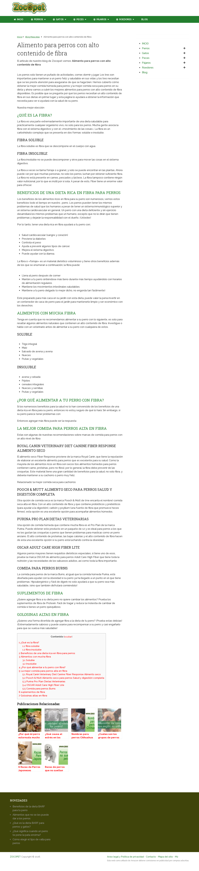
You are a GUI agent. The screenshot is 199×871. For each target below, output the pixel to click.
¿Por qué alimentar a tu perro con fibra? (42, 667)
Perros (38, 19)
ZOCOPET (15, 856)
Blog (144, 19)
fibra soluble (30, 646)
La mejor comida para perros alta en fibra (43, 671)
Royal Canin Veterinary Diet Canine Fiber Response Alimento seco (61, 674)
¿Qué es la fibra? (29, 642)
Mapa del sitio (165, 856)
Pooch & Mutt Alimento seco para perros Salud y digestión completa (63, 678)
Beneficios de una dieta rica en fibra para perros (47, 653)
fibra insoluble (32, 649)
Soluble (28, 660)
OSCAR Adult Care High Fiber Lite (43, 685)
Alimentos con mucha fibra (35, 656)
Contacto (151, 856)
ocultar (68, 636)
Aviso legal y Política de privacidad (125, 856)
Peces (80, 19)
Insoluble (29, 663)
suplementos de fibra (32, 692)
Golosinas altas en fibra (33, 695)
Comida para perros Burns (39, 688)
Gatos (60, 19)
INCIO (19, 19)
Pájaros (101, 19)
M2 (176, 856)
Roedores (125, 19)
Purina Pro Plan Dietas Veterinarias (43, 681)
